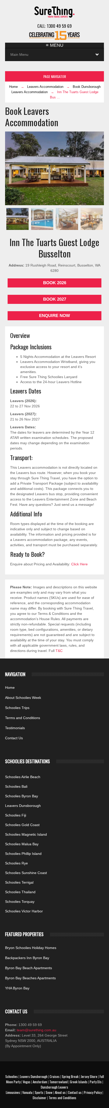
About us (60, 1092)
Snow (49, 1092)
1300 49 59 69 (59, 26)
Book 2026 (54, 282)
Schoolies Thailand (20, 892)
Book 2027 (54, 299)
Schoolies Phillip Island (23, 854)
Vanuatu (27, 1092)
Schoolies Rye (16, 863)
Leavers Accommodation (45, 87)
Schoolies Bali (16, 786)
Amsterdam (40, 1081)
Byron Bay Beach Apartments (28, 968)
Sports (39, 1092)
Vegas (26, 1081)
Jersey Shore (89, 1076)
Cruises (55, 1076)
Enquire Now (54, 315)
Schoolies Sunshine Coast (26, 873)
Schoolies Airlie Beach (22, 777)
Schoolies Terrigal (19, 882)
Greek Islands (78, 1081)
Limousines (13, 1092)
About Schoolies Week (23, 698)
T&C (59, 651)
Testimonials (15, 728)
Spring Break (70, 1076)
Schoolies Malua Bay (22, 844)
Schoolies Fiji (15, 815)
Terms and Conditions (22, 718)
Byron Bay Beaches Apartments (30, 978)
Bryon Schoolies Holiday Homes (30, 948)
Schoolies (11, 1076)
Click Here (79, 564)
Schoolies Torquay (19, 902)
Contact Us (14, 738)
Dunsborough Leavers (54, 1087)
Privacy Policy (93, 1092)
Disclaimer (39, 1097)
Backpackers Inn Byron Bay (27, 958)
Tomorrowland (58, 1081)
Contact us (75, 1092)
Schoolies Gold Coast (22, 825)
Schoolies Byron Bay (21, 796)
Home (13, 87)
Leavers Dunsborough (23, 806)
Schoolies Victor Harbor (24, 911)
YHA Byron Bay (17, 988)
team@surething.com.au (36, 1030)
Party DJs (96, 1081)
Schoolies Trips (17, 708)
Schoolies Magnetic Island (26, 834)
